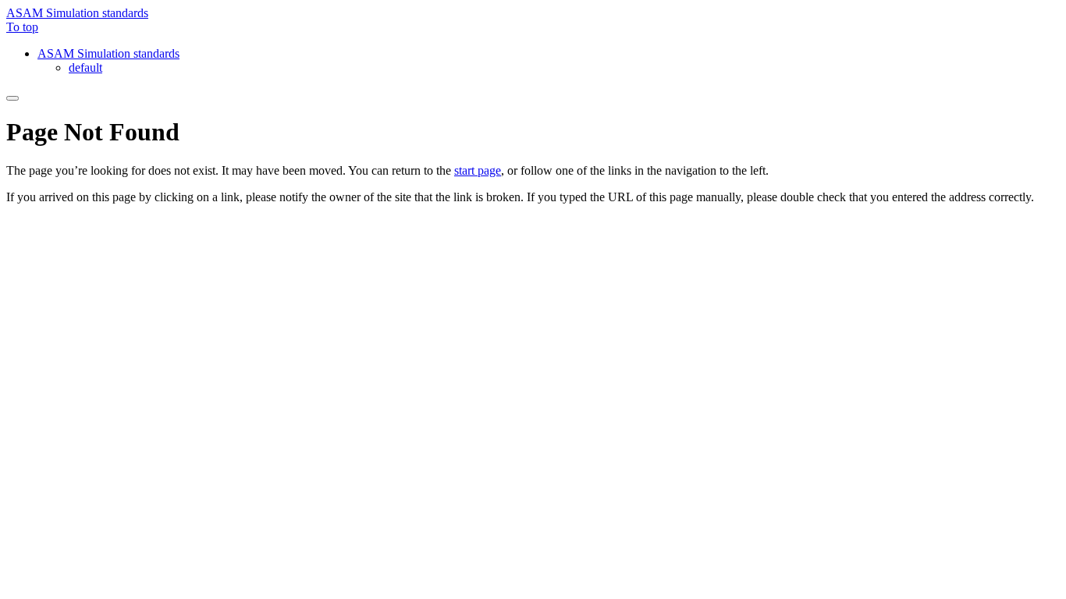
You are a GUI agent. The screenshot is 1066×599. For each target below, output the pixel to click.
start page (477, 170)
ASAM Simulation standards (77, 12)
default (85, 67)
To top (22, 27)
